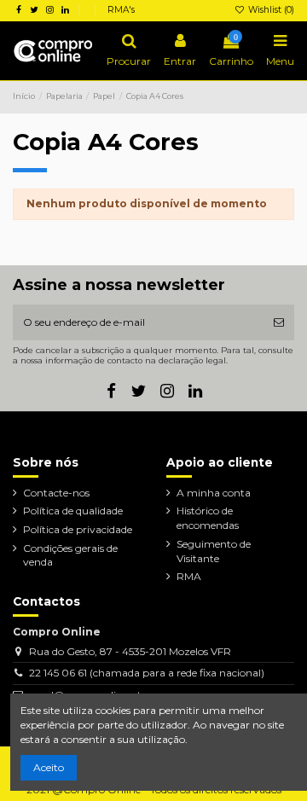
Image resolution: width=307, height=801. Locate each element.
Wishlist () (270, 9)
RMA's (121, 9)
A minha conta (214, 492)
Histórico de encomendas (208, 517)
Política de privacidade (77, 529)
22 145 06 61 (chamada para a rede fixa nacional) (146, 672)
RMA (189, 576)
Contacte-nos (56, 492)
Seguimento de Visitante (214, 551)
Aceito (48, 767)
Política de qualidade (73, 510)
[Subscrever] (279, 322)
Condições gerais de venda (70, 555)
